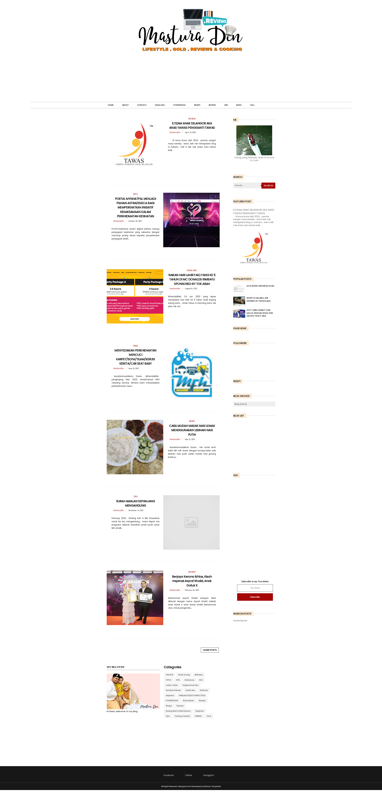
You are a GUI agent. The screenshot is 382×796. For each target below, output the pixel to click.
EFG (178, 680)
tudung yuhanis (182, 716)
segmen (199, 711)
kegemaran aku (190, 685)
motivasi (204, 690)
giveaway (189, 680)
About (125, 105)
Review (212, 105)
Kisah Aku (160, 105)
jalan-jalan (172, 685)
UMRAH (198, 716)
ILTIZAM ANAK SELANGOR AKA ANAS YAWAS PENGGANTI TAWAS (192, 125)
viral (209, 716)
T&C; (252, 105)
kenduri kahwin (173, 690)
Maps (239, 105)
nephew (170, 695)
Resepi (197, 105)
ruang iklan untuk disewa (178, 711)
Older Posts (210, 650)
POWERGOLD (172, 700)
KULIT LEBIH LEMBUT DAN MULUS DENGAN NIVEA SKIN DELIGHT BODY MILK (260, 313)
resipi (169, 705)
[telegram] (190, 156)
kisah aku (190, 690)
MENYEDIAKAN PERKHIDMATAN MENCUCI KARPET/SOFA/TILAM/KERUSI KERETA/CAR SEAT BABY (135, 357)
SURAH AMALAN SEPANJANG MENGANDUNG (135, 503)
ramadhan (188, 700)
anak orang (184, 674)
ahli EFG (169, 674)
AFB (226, 105)
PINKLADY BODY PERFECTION (192, 695)
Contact (142, 105)
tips (168, 716)
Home (111, 105)
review (180, 705)
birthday (199, 674)
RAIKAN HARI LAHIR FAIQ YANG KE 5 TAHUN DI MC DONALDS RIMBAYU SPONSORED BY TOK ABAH (191, 279)
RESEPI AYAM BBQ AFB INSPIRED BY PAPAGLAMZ (259, 299)
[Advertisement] (191, 81)
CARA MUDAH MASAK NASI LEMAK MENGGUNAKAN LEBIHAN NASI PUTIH (192, 430)
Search (268, 185)
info (201, 680)
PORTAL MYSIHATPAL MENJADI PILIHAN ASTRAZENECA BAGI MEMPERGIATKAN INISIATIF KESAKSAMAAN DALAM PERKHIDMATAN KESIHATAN (135, 207)
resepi (202, 700)
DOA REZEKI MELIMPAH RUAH (260, 285)
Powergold (179, 105)
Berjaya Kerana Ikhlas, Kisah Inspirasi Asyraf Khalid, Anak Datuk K (192, 580)
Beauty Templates (212, 786)
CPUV (168, 680)
